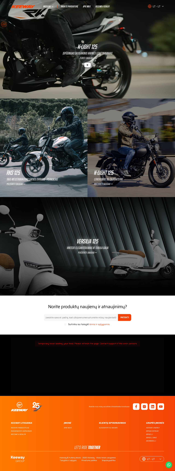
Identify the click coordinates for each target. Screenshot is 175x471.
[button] (156, 6)
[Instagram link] (144, 406)
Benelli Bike (151, 437)
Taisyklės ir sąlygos (68, 460)
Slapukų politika (108, 460)
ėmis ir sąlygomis (100, 324)
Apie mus (87, 6)
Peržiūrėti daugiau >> (16, 184)
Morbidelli (151, 441)
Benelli (149, 434)
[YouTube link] (161, 406)
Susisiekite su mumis (108, 427)
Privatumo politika (89, 460)
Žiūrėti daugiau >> (87, 58)
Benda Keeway (152, 431)
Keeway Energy (153, 427)
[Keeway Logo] (27, 6)
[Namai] (26, 406)
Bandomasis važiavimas (21, 431)
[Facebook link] (136, 406)
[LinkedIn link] (152, 406)
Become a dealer (102, 6)
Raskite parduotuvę (69, 6)
